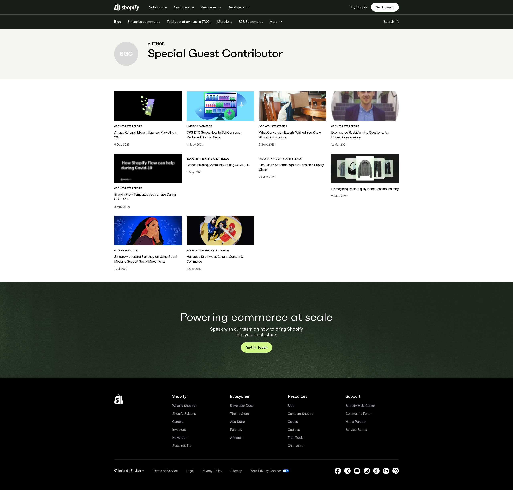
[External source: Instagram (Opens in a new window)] (367, 471)
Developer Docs (242, 406)
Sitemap (236, 471)
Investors (179, 430)
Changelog (295, 446)
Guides (293, 422)
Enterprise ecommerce (144, 22)
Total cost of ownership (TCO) (189, 22)
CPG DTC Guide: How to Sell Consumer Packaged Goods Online (214, 134)
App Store (237, 422)
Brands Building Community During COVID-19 (218, 165)
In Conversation (126, 250)
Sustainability (181, 446)
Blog (117, 22)
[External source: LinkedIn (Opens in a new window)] (386, 471)
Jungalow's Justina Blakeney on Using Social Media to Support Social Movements (145, 259)
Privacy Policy (212, 471)
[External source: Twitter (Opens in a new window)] (347, 471)
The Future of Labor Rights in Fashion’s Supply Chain (291, 167)
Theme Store (239, 414)
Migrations (224, 22)
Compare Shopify (300, 414)
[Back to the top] (118, 399)
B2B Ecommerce (251, 22)
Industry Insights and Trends (208, 158)
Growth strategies (128, 126)
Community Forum (359, 414)
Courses (294, 430)
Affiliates (236, 438)
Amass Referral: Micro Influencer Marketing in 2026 (145, 134)
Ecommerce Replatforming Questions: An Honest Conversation (360, 134)
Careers (177, 422)
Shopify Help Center (360, 406)
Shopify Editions (184, 414)
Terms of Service (165, 471)
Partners (236, 430)
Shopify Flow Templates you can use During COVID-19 (145, 196)
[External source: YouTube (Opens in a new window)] (357, 471)
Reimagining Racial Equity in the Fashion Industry (365, 189)
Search (389, 22)
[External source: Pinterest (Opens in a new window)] (395, 471)
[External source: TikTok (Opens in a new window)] (376, 471)
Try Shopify (359, 7)
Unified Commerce (199, 126)
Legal (190, 471)
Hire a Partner (355, 422)
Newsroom (180, 438)
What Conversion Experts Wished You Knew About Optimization (290, 134)
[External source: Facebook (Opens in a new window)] (338, 471)
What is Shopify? (184, 406)
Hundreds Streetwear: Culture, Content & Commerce (215, 259)
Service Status (356, 430)
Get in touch (384, 7)
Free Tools (295, 438)
